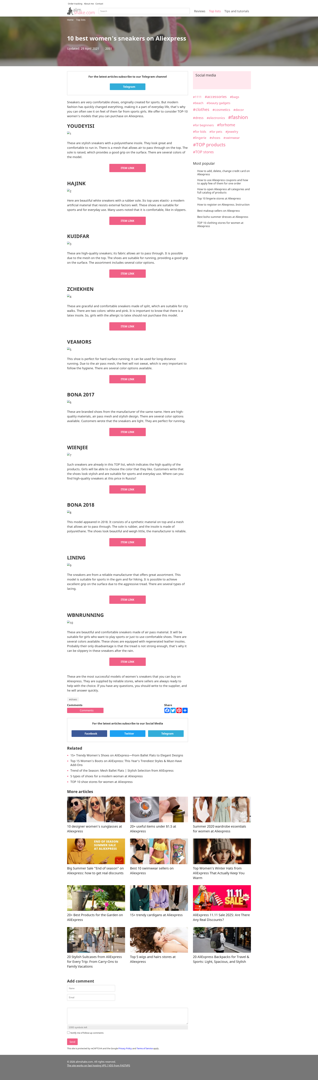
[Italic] (73, 1005)
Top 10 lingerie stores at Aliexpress (219, 198)
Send (72, 1041)
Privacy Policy (125, 1048)
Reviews (199, 11)
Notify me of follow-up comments (87, 1032)
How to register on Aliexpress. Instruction (223, 204)
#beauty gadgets (218, 103)
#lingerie (199, 138)
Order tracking (75, 3)
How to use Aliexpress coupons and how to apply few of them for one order (222, 181)
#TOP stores (203, 151)
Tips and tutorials (236, 11)
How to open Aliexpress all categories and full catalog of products (223, 191)
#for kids (199, 131)
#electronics (216, 118)
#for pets (215, 132)
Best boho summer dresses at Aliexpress (222, 216)
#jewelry (231, 131)
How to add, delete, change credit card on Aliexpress (223, 172)
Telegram (128, 87)
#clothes (201, 109)
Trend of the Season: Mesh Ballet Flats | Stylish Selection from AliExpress (122, 770)
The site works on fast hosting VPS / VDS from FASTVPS (98, 1065)
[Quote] (85, 1005)
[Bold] (69, 1005)
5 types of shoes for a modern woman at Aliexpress (106, 776)
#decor (238, 109)
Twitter (129, 733)
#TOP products (209, 145)
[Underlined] (77, 1005)
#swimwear (231, 138)
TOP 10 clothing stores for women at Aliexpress (220, 224)
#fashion (238, 117)
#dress (198, 118)
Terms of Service (145, 1048)
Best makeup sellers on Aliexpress (218, 210)
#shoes (73, 699)
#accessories (216, 96)
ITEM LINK (127, 168)
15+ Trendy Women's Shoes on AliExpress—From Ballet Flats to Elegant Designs (126, 755)
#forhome (226, 124)
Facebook (90, 733)
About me (89, 3)
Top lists (215, 11)
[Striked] (81, 1005)
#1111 (197, 97)
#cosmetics (221, 109)
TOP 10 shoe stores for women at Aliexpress (101, 782)
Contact (99, 3)
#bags (234, 97)
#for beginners (203, 125)
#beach (198, 103)
